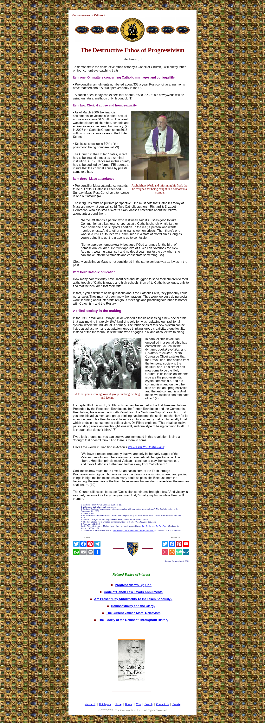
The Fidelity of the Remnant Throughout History (134, 530)
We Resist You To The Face (154, 526)
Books (128, 704)
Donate (176, 704)
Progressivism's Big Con (133, 585)
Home (118, 704)
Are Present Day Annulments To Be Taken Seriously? (133, 599)
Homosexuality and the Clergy (133, 606)
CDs (138, 704)
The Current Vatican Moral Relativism (133, 613)
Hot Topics (105, 704)
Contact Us (162, 704)
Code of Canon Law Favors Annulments (133, 592)
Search (148, 704)
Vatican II (90, 704)
